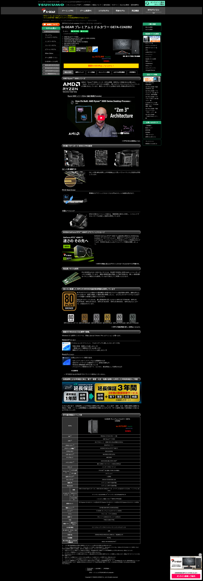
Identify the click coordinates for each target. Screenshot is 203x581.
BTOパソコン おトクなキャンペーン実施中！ (59, 16)
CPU (146, 50)
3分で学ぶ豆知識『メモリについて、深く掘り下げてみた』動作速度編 (151, 92)
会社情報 (98, 568)
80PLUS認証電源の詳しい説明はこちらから (126, 327)
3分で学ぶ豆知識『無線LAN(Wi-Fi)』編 (151, 87)
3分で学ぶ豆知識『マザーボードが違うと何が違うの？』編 (151, 98)
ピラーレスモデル (50, 49)
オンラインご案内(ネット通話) (157, 3)
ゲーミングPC (67, 11)
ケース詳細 (91, 72)
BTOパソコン (55, 20)
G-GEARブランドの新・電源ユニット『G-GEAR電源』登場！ (151, 104)
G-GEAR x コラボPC (51, 61)
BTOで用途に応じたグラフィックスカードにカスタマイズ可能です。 (119, 264)
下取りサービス (149, 134)
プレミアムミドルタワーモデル (51, 36)
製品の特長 (68, 72)
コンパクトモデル (50, 45)
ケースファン (148, 54)
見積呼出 (136, 5)
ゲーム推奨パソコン (51, 57)
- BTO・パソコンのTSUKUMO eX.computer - (101, 572)
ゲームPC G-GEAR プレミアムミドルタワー (73, 20)
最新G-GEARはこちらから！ (101, 66)
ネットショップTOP (74, 5)
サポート (115, 5)
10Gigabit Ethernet (150, 70)
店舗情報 (89, 570)
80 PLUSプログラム (83, 292)
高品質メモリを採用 (150, 59)
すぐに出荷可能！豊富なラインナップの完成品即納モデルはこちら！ (66, 17)
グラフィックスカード (151, 45)
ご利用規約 (106, 568)
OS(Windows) (149, 63)
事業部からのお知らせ (151, 143)
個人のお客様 (148, 27)
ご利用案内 (86, 5)
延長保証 (147, 132)
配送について (97, 5)
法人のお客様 (124, 5)
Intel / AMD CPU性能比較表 (149, 83)
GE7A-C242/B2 (92, 20)
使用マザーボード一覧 (151, 47)
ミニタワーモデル (50, 41)
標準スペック (79, 72)
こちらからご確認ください (104, 498)
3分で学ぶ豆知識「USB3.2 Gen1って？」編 (151, 116)
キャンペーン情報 (104, 72)
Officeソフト (148, 65)
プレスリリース (149, 141)
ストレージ (148, 56)
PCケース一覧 (149, 43)
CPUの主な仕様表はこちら (132, 141)
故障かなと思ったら (150, 136)
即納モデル (120, 11)
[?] (70, 435)
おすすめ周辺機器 (119, 72)
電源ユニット (148, 61)
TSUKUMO (46, 20)
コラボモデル (103, 11)
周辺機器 (135, 11)
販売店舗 (107, 5)
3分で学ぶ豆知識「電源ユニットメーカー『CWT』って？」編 (151, 110)
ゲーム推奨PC (86, 11)
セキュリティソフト (150, 68)
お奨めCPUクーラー (150, 52)
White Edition (49, 53)
